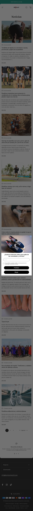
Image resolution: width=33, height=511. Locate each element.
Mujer (16, 272)
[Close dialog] (30, 236)
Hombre (16, 268)
